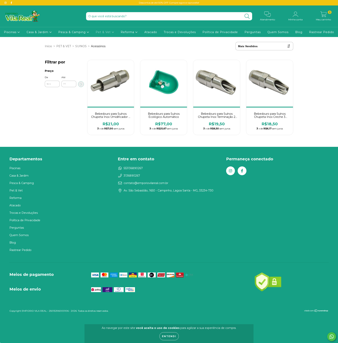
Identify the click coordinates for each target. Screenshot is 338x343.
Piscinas (10, 32)
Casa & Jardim (38, 32)
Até (63, 77)
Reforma (128, 32)
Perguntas (253, 32)
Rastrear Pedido (321, 32)
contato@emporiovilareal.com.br (146, 183)
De (46, 77)
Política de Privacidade (220, 32)
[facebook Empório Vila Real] (11, 3)
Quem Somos (278, 32)
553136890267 (133, 168)
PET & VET (63, 46)
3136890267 (132, 175)
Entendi (169, 336)
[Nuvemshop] (316, 311)
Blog (298, 32)
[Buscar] (247, 16)
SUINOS (81, 46)
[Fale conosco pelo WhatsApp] (331, 336)
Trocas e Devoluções (180, 32)
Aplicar (81, 84)
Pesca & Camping (72, 32)
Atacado (150, 32)
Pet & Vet (104, 32)
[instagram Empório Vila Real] (6, 3)
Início (48, 46)
